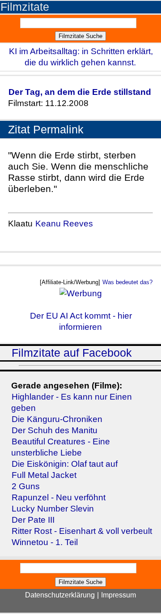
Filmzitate (24, 7)
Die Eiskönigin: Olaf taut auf (65, 464)
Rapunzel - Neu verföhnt (59, 497)
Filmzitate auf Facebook (72, 353)
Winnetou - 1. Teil (45, 542)
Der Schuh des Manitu (54, 430)
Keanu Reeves (64, 223)
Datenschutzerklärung (60, 595)
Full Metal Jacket (44, 475)
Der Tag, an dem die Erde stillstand (79, 92)
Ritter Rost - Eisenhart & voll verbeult (82, 531)
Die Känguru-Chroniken (57, 419)
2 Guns (26, 486)
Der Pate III (33, 519)
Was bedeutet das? (127, 282)
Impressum (118, 595)
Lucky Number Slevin (53, 508)
